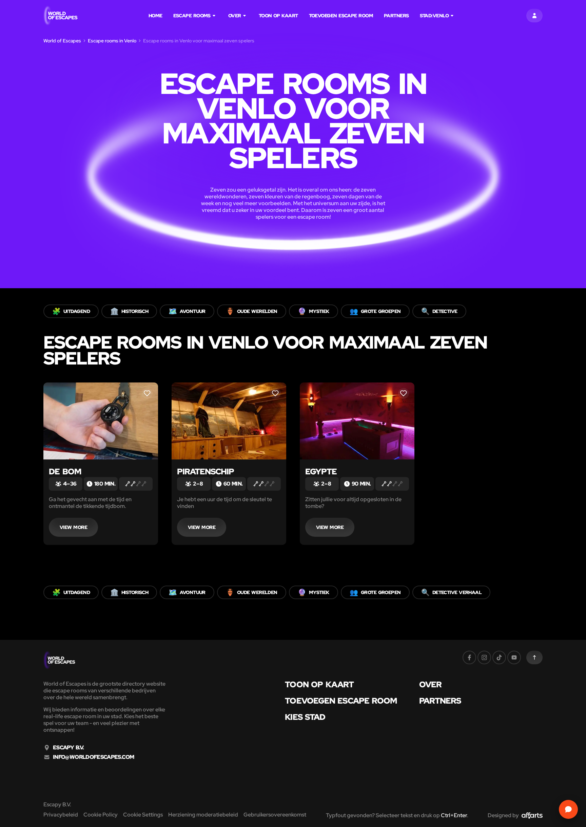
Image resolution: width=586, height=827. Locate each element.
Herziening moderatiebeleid (203, 814)
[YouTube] (514, 657)
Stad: (434, 16)
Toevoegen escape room (341, 15)
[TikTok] (499, 657)
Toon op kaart (278, 15)
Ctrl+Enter (454, 815)
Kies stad (305, 717)
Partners (396, 15)
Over (234, 16)
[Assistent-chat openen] (568, 809)
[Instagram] (484, 657)
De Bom (65, 471)
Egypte (321, 471)
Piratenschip (205, 471)
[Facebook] (469, 657)
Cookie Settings (143, 814)
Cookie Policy (100, 814)
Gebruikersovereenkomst (274, 814)
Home (155, 15)
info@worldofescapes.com (93, 757)
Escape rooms (192, 16)
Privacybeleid (60, 814)
